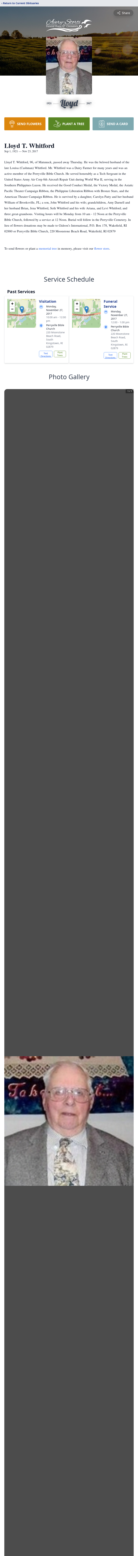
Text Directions (46, 354)
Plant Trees (60, 354)
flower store (101, 248)
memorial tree (48, 248)
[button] (22, 309)
